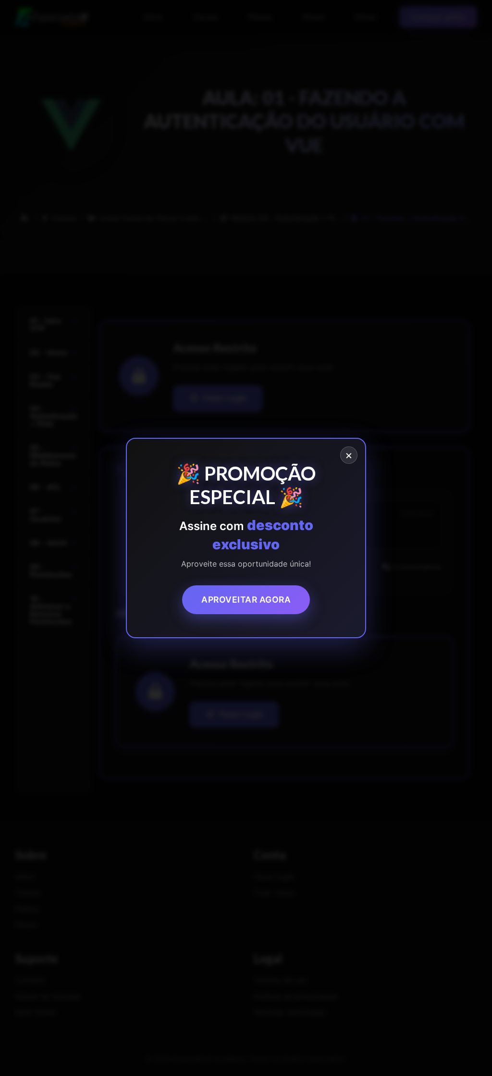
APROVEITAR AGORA (246, 599)
